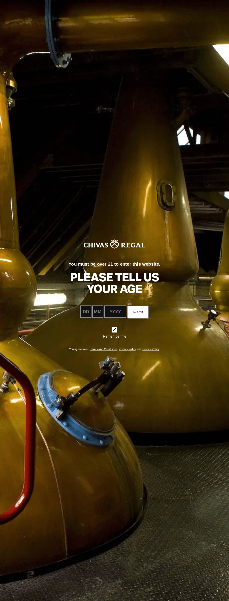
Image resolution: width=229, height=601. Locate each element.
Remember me (114, 336)
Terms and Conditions (103, 349)
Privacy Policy (127, 349)
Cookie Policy (150, 349)
